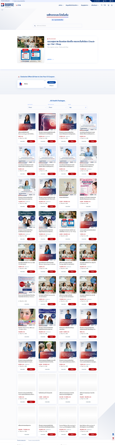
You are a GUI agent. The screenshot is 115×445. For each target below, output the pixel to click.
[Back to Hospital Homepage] (2, 9)
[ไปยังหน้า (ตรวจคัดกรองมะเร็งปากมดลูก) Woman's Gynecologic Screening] (47, 252)
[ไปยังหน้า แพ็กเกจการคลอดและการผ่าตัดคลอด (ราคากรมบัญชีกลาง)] (67, 382)
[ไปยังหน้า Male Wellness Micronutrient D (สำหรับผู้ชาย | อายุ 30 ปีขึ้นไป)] (88, 415)
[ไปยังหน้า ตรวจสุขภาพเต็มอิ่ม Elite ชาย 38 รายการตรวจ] (88, 284)
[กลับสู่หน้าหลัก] (8, 5)
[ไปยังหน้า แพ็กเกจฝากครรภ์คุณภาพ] (26, 415)
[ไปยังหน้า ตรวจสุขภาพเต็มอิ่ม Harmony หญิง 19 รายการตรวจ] (26, 252)
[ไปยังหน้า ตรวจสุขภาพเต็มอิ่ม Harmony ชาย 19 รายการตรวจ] (47, 284)
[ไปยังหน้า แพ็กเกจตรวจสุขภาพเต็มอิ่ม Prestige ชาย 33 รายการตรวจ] (67, 284)
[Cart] (108, 5)
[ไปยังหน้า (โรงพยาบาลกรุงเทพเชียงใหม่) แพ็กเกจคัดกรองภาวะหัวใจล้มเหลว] (47, 122)
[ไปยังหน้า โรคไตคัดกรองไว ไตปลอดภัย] (47, 382)
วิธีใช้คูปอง (51, 85)
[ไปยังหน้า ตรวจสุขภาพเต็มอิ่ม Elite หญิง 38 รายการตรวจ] (88, 252)
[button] (103, 5)
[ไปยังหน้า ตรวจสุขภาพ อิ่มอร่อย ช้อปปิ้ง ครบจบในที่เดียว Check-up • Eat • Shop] (67, 219)
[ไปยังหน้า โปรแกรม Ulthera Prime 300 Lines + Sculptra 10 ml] (26, 317)
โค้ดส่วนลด (51, 82)
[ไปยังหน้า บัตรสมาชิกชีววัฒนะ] (67, 187)
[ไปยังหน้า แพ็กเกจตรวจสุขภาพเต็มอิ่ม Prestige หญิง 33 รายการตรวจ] (67, 252)
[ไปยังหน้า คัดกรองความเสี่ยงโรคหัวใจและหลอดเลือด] (67, 317)
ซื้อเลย (31, 141)
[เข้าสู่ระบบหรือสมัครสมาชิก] (111, 5)
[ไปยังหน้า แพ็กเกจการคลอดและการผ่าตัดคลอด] (88, 382)
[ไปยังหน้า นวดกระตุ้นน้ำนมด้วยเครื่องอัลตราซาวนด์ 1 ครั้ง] (88, 219)
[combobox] (48, 1)
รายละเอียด (22, 141)
